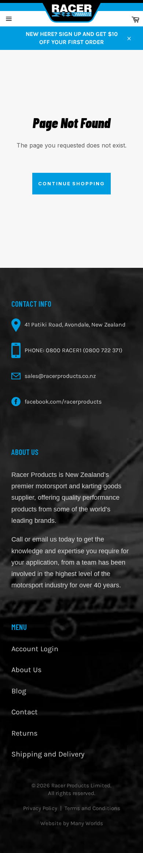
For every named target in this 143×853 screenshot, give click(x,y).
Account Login (34, 649)
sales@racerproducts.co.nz (60, 375)
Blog (18, 691)
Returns (24, 733)
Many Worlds (86, 823)
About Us (26, 670)
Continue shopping (71, 183)
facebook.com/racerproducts (63, 401)
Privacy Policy (40, 808)
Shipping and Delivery (47, 754)
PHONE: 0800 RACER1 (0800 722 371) (73, 350)
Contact (24, 712)
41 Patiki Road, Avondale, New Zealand (75, 324)
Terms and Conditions (92, 808)
